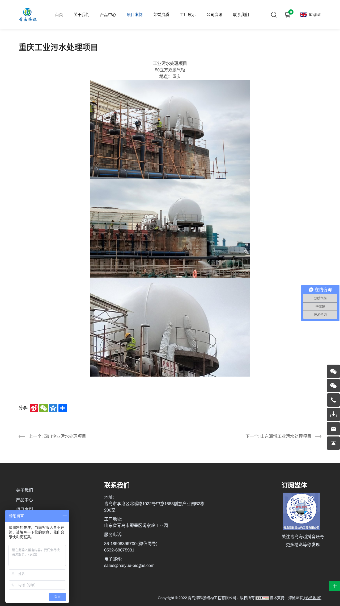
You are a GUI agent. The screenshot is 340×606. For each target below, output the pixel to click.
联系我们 (241, 15)
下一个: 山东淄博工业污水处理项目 (278, 436)
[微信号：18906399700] (333, 371)
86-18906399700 (120, 544)
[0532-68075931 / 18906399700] (333, 400)
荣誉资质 (161, 15)
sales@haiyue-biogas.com (129, 565)
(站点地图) (312, 598)
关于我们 (82, 15)
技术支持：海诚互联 (286, 598)
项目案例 (135, 15)
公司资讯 (214, 15)
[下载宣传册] (333, 414)
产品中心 (108, 15)
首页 (59, 15)
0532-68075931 (119, 550)
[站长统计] (262, 598)
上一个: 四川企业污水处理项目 (57, 436)
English (315, 14)
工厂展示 (188, 15)
